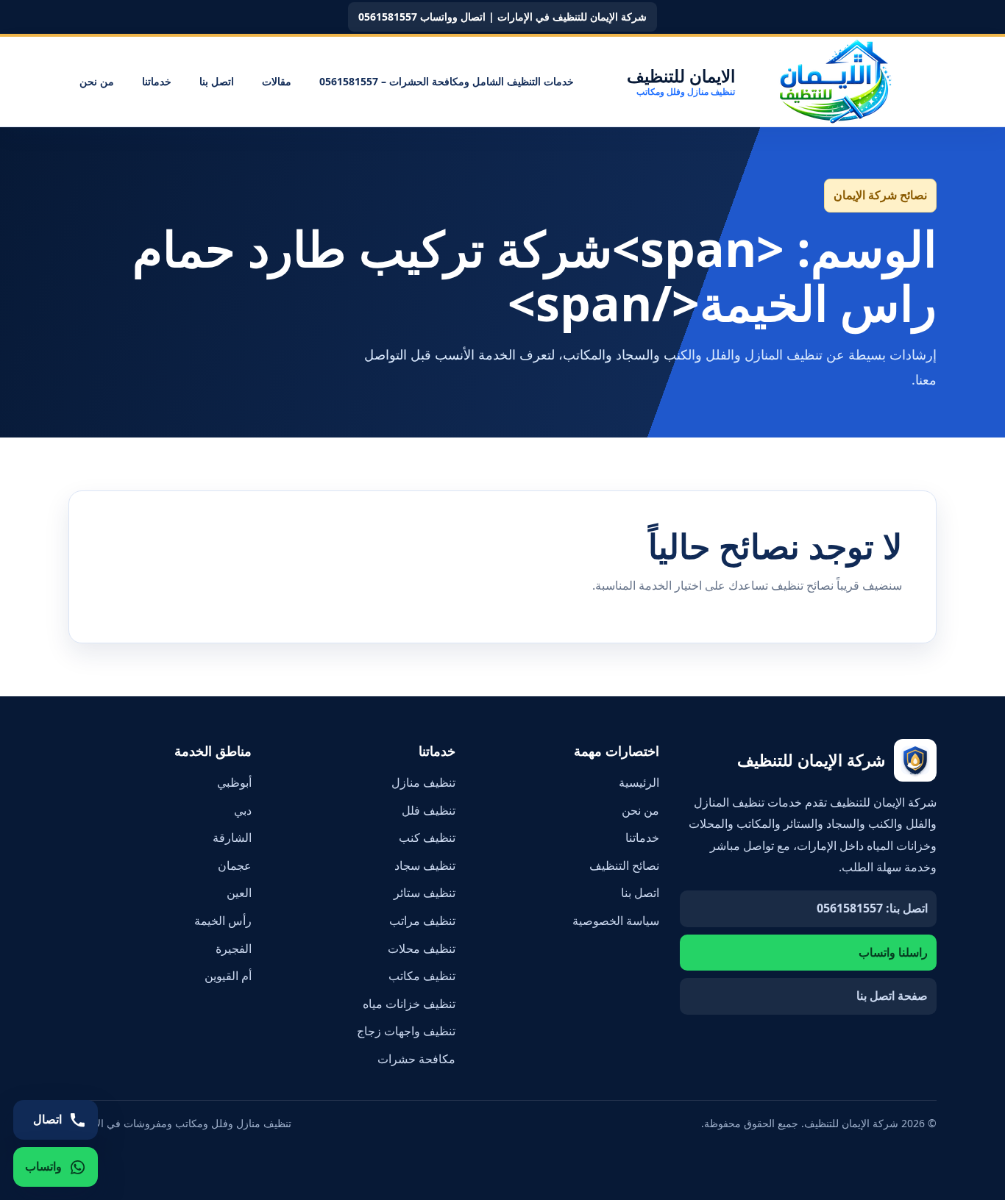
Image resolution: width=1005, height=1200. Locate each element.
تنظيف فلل (428, 810)
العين (239, 893)
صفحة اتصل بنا (892, 996)
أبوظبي (234, 782)
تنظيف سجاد (424, 865)
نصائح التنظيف (624, 865)
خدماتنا (156, 81)
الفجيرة (234, 948)
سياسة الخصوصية (615, 921)
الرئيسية (639, 782)
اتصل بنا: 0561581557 (872, 908)
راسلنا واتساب (893, 952)
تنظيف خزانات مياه (409, 1004)
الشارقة (232, 837)
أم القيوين (228, 976)
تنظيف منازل (423, 782)
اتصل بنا (216, 81)
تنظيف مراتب (422, 921)
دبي (243, 810)
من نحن (96, 81)
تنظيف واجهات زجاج (406, 1031)
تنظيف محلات (421, 948)
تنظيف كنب (427, 837)
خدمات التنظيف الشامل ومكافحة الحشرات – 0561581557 (446, 81)
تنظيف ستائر (424, 893)
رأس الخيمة (223, 921)
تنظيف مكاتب (421, 976)
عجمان (235, 865)
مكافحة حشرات (416, 1059)
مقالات (276, 81)
